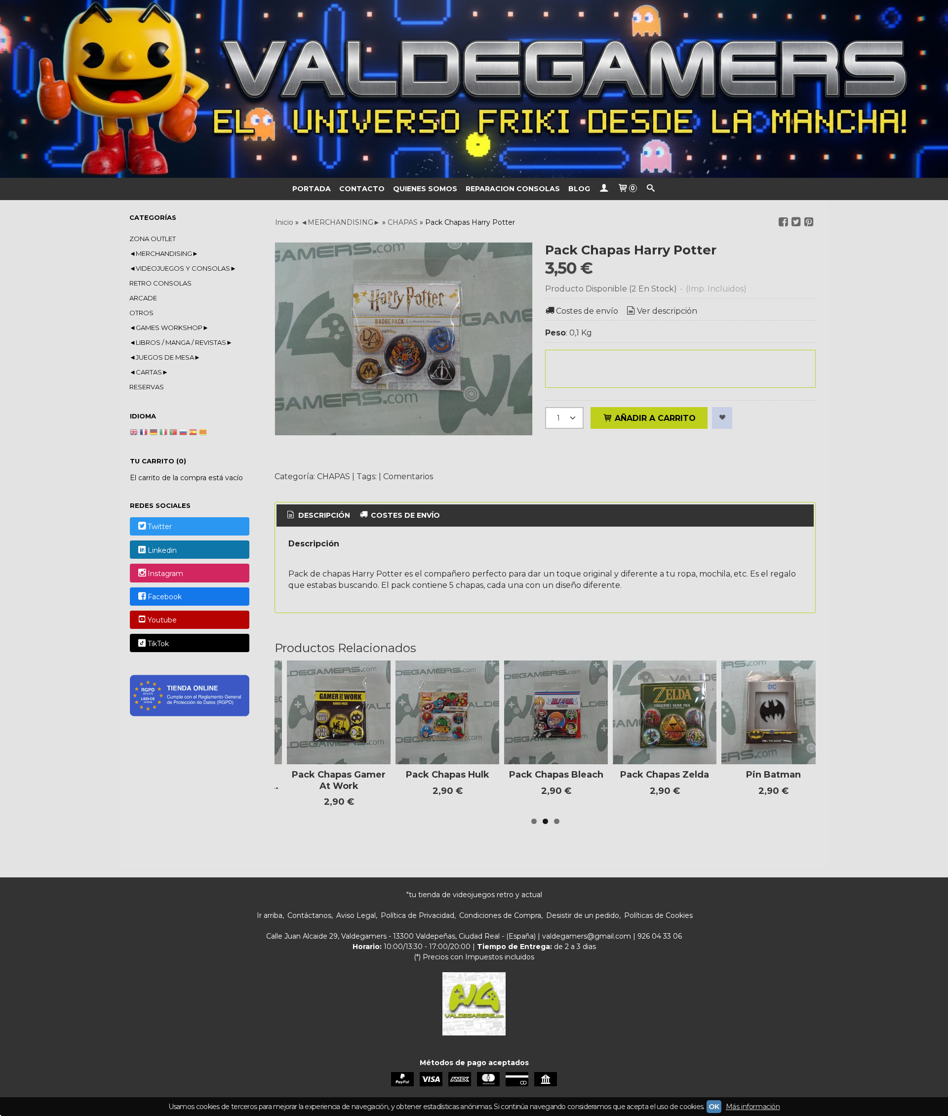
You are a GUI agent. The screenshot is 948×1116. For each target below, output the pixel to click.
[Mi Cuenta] (603, 189)
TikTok (158, 643)
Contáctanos (309, 915)
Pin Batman (773, 774)
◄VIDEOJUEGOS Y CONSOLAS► (183, 268)
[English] (134, 433)
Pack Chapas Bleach (556, 774)
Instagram (165, 573)
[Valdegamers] (474, 89)
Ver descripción (667, 311)
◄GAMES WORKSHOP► (169, 327)
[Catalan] (204, 433)
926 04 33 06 (659, 936)
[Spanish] (193, 433)
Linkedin (162, 550)
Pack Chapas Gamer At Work (339, 780)
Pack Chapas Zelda (664, 774)
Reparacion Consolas (513, 188)
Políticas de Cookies (658, 915)
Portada (311, 188)
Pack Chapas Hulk (447, 774)
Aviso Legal (356, 915)
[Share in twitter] (796, 222)
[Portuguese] (173, 433)
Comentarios (408, 476)
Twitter (160, 527)
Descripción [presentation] (323, 515)
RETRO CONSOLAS (160, 283)
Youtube (162, 620)
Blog (579, 188)
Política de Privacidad (417, 915)
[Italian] (163, 433)
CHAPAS (333, 476)
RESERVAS (146, 387)
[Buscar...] (650, 189)
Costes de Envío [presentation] (404, 515)
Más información (753, 1106)
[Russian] (183, 433)
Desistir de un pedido (582, 915)
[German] (154, 433)
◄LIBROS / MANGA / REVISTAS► (181, 342)
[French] (144, 433)
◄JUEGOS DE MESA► (164, 357)
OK (714, 1106)
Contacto (362, 188)
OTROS (141, 313)
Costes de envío (587, 311)
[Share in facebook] (783, 222)
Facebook (165, 596)
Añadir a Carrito (654, 418)
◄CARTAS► (148, 372)
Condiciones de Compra (500, 915)
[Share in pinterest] (808, 222)
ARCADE (143, 298)
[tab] (317, 515)
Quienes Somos (425, 188)
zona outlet (152, 239)
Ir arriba (269, 915)
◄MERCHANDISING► (163, 253)
